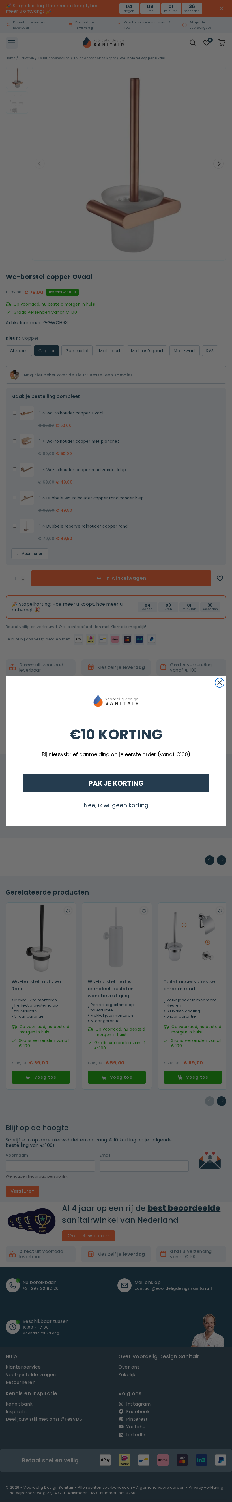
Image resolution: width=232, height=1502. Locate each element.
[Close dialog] (219, 682)
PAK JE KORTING (116, 783)
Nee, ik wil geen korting (116, 805)
